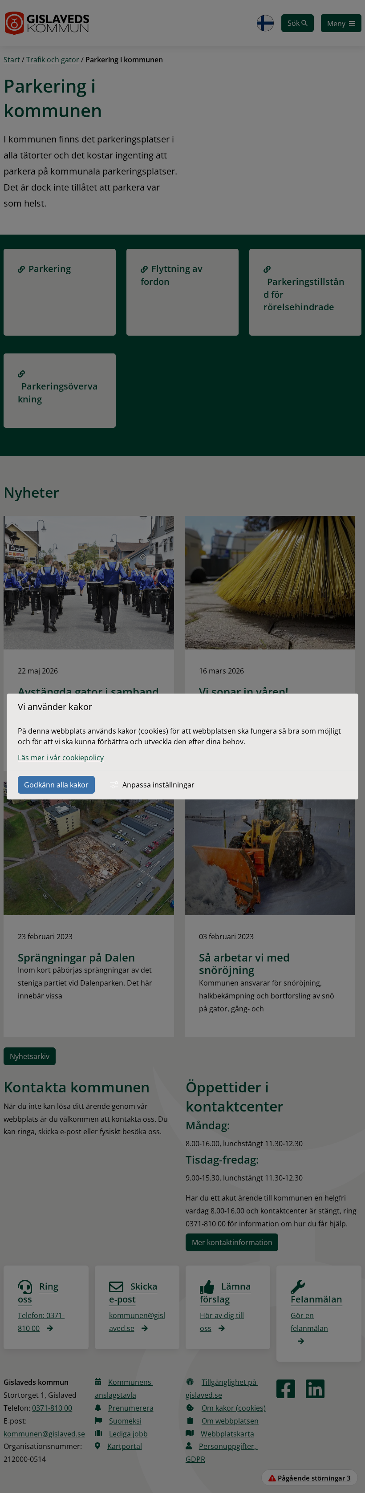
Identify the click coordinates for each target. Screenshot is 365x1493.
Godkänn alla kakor (56, 785)
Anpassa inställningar (158, 785)
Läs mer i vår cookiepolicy (61, 758)
